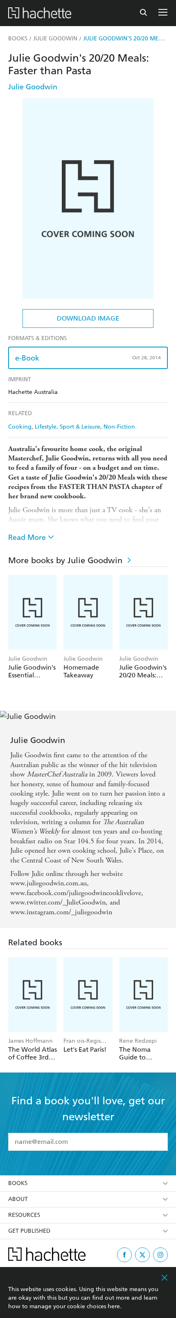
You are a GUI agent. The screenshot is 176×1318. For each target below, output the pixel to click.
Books (17, 1181)
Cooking (20, 426)
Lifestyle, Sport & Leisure (67, 426)
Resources (24, 1213)
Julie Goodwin (32, 86)
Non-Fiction (119, 426)
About (18, 1197)
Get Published (29, 1229)
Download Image (88, 318)
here (114, 1306)
